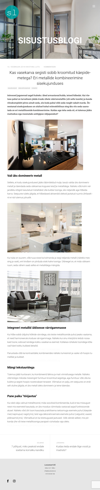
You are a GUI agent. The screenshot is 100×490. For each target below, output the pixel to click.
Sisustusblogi (50, 40)
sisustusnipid (12, 88)
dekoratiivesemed (24, 88)
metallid (34, 88)
